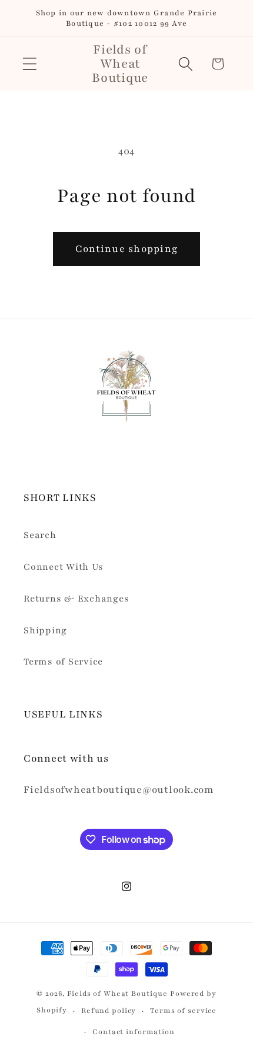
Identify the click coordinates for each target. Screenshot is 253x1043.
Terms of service (183, 1010)
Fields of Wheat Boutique (117, 993)
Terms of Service (63, 662)
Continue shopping (126, 248)
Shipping (45, 631)
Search (40, 535)
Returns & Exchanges (76, 599)
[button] (30, 64)
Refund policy (108, 1010)
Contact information (133, 1032)
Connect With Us (63, 567)
